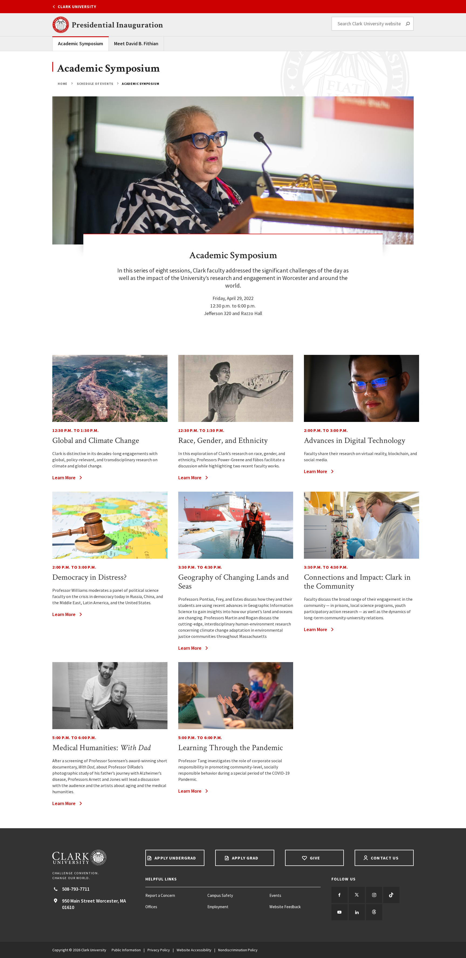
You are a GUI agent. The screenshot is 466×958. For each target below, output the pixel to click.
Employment (217, 906)
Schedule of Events (95, 84)
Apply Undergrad (174, 858)
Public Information (126, 949)
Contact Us (384, 858)
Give (314, 858)
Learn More (64, 477)
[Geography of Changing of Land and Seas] (235, 525)
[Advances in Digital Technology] (361, 388)
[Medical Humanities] (109, 695)
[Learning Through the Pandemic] (235, 695)
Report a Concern (160, 895)
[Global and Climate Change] (109, 388)
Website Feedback (285, 906)
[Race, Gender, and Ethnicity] (235, 388)
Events (275, 895)
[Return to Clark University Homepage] (93, 858)
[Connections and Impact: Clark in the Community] (361, 525)
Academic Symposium (80, 43)
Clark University (77, 6)
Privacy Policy (159, 949)
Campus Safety (220, 895)
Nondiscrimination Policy (238, 949)
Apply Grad (244, 858)
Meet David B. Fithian (136, 43)
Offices (151, 906)
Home (63, 84)
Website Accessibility (194, 949)
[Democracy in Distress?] (109, 525)
